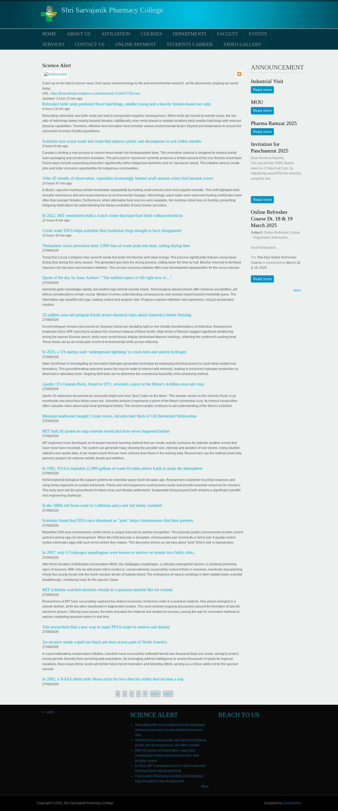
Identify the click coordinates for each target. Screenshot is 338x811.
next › (155, 694)
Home (49, 33)
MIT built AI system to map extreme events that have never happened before (106, 431)
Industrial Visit (267, 81)
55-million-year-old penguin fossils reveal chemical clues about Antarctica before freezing (116, 315)
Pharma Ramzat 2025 (274, 123)
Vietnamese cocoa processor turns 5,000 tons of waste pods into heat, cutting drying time (116, 245)
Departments (189, 33)
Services (53, 44)
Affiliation (115, 33)
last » (168, 694)
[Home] (49, 22)
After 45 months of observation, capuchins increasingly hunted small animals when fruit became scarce (127, 178)
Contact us (90, 44)
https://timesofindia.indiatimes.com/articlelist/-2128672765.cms (95, 93)
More (297, 290)
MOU (257, 102)
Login (50, 712)
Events (258, 33)
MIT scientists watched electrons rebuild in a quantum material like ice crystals (107, 589)
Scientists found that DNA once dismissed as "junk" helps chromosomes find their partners (117, 520)
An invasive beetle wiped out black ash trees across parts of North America (104, 642)
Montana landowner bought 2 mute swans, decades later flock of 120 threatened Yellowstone (119, 416)
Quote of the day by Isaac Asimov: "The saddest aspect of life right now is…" (107, 277)
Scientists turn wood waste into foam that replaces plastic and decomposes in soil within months (121, 141)
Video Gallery (242, 44)
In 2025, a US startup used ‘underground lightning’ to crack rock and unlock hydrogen (114, 352)
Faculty (227, 33)
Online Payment (135, 44)
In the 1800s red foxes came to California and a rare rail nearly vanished (102, 505)
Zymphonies (292, 803)
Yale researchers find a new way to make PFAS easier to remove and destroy (106, 627)
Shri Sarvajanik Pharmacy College (112, 10)
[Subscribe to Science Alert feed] (239, 74)
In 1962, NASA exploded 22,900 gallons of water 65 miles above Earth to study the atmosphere (122, 468)
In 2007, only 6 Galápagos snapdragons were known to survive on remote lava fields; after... (119, 552)
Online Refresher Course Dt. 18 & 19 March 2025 (272, 218)
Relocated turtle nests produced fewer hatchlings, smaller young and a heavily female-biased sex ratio (126, 104)
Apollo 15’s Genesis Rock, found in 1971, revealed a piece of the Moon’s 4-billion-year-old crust (123, 384)
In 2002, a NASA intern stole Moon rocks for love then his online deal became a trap (113, 679)
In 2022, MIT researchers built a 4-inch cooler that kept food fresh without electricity (112, 215)
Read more (263, 89)
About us (79, 33)
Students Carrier (190, 44)
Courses (151, 33)
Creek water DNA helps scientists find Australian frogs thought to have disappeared (111, 230)
